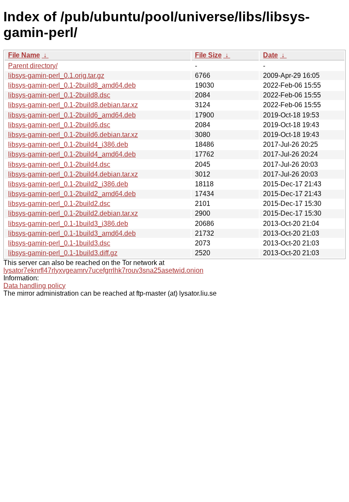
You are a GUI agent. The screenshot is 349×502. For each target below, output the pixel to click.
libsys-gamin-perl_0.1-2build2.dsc (59, 203)
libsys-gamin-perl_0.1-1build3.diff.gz (62, 253)
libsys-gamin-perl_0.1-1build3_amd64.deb (72, 233)
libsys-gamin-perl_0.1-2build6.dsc (59, 124)
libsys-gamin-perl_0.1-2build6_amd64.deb (72, 115)
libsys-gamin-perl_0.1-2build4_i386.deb (68, 144)
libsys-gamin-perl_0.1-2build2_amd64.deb (72, 193)
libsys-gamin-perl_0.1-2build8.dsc (59, 95)
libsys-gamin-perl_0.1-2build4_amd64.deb (72, 154)
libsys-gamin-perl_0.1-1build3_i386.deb (68, 223)
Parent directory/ (32, 65)
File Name (24, 55)
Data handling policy (34, 285)
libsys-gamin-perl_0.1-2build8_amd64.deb (72, 85)
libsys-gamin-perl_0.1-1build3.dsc (59, 243)
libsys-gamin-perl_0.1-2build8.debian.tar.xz (73, 104)
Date (270, 55)
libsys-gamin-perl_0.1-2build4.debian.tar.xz (73, 174)
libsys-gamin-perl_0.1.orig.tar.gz (56, 75)
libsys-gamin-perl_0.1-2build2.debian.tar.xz (73, 213)
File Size (208, 55)
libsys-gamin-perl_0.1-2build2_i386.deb (68, 184)
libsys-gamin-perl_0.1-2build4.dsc (59, 164)
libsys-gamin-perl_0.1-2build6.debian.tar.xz (73, 134)
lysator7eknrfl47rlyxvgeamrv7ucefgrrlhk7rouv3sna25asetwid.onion (103, 270)
